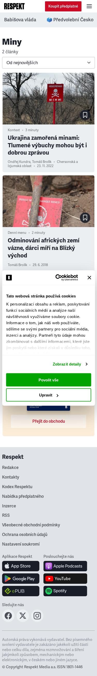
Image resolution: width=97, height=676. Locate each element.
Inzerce (9, 506)
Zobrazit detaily (67, 364)
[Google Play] (21, 578)
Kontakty (10, 477)
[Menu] (89, 6)
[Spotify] (65, 591)
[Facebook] (8, 620)
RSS (6, 515)
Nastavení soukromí (21, 544)
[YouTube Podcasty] (65, 578)
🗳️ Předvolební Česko (70, 20)
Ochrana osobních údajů (24, 534)
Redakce (10, 467)
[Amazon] (21, 591)
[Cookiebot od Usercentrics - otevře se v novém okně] (58, 277)
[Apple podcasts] (65, 566)
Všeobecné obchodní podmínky (31, 525)
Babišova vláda (20, 20)
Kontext (14, 130)
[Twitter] (23, 620)
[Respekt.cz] (14, 6)
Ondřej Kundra (19, 162)
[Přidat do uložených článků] (85, 115)
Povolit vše (48, 379)
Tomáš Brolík (41, 162)
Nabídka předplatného (23, 496)
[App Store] (21, 566)
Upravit (45, 395)
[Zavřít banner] (89, 277)
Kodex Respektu (17, 486)
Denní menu (17, 233)
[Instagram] (37, 620)
